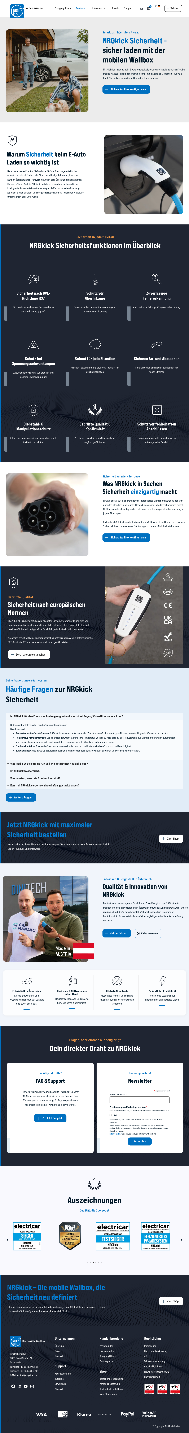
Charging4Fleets (63, 8)
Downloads (60, 1383)
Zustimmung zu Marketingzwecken (128, 1107)
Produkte (80, 8)
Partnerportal (106, 1361)
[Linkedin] (19, 1386)
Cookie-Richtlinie (153, 1366)
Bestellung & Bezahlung (111, 1378)
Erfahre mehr (115, 1134)
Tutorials (59, 1378)
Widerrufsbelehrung (154, 1361)
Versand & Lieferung (110, 1383)
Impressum (150, 1345)
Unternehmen (98, 8)
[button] (8, 1240)
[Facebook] (13, 1386)
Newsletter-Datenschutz (156, 1371)
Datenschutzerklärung (155, 1351)
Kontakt (59, 1356)
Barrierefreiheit (152, 1376)
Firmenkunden (107, 1351)
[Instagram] (32, 1386)
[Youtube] (26, 1386)
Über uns (59, 1345)
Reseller (116, 8)
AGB (146, 1356)
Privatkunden (106, 1345)
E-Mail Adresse (118, 1094)
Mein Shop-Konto (108, 1394)
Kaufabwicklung (63, 1373)
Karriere (59, 1351)
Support (128, 8)
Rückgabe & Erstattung (111, 1389)
